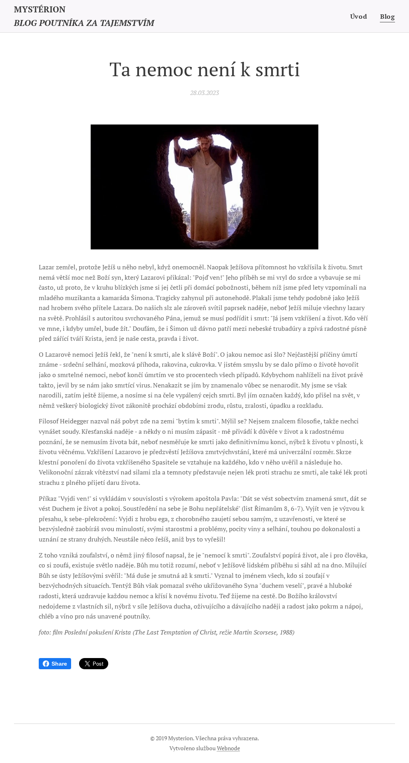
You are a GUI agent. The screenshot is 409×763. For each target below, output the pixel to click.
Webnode (228, 748)
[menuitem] (361, 16)
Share (59, 663)
